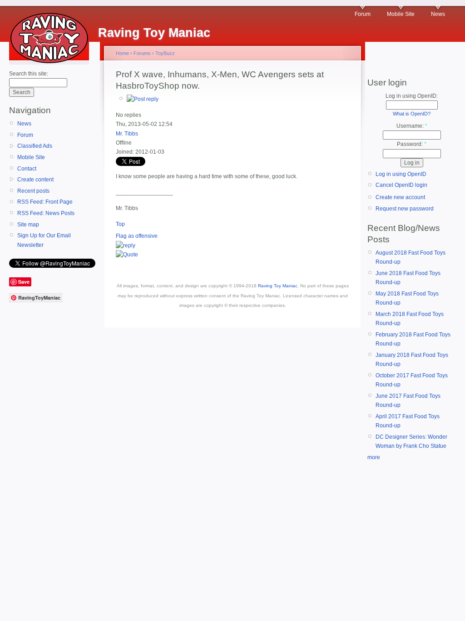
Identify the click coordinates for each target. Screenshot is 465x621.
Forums (142, 53)
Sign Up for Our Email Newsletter (44, 240)
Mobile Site (401, 14)
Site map (28, 224)
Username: (411, 126)
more (373, 457)
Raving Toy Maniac (277, 285)
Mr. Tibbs (127, 133)
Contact (26, 168)
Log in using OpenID (401, 174)
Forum (363, 14)
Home (122, 53)
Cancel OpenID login (401, 185)
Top (120, 224)
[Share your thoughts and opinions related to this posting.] (142, 99)
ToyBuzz (165, 53)
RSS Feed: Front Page (45, 202)
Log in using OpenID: (412, 96)
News (438, 14)
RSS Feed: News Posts (45, 213)
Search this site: (28, 73)
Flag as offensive (137, 236)
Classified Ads (34, 146)
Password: (411, 144)
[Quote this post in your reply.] (127, 254)
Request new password (405, 208)
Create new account (400, 197)
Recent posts (33, 191)
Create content (35, 179)
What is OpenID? (411, 113)
